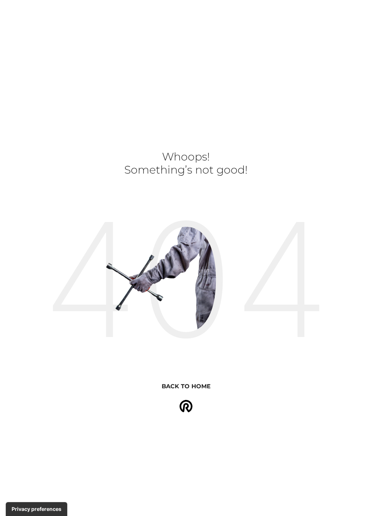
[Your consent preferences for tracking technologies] (36, 509)
